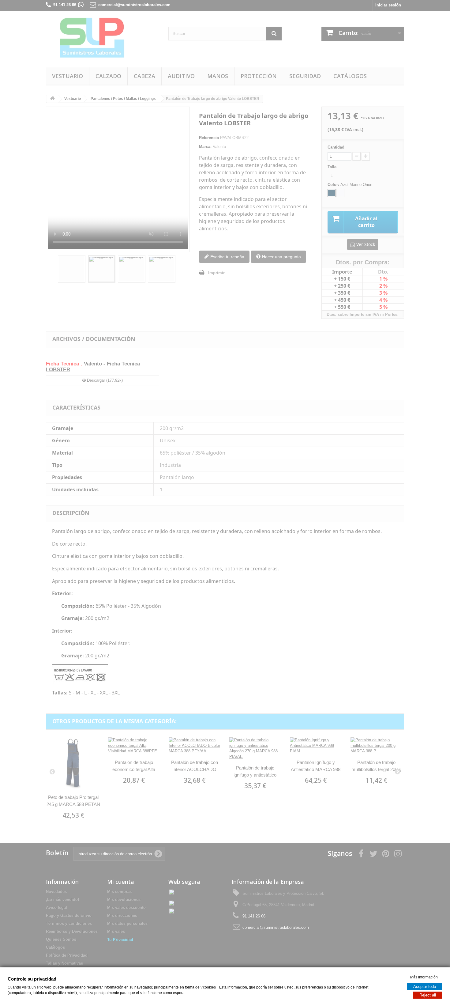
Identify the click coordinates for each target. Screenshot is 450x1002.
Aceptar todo (424, 986)
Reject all (427, 995)
